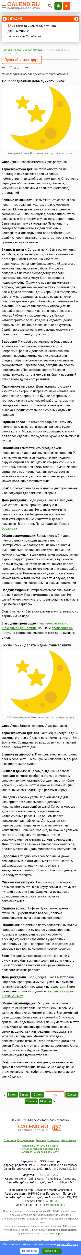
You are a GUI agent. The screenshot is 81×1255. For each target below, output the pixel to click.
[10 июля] (3, 68)
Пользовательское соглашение (39, 1148)
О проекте (10, 1140)
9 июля (24, 1094)
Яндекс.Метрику (67, 1244)
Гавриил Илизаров (60, 991)
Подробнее (29, 1250)
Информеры (68, 1140)
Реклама (41, 1140)
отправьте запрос (52, 1233)
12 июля (71, 1094)
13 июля (31, 1101)
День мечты (16, 31)
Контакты (53, 1140)
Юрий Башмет (12, 996)
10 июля (37, 1094)
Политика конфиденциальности (39, 1151)
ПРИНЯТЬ (51, 1250)
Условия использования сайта (39, 1145)
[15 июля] (54, 1101)
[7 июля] (4, 1094)
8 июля (12, 1094)
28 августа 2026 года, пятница (34, 26)
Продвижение (25, 1140)
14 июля (45, 1101)
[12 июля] (26, 68)
